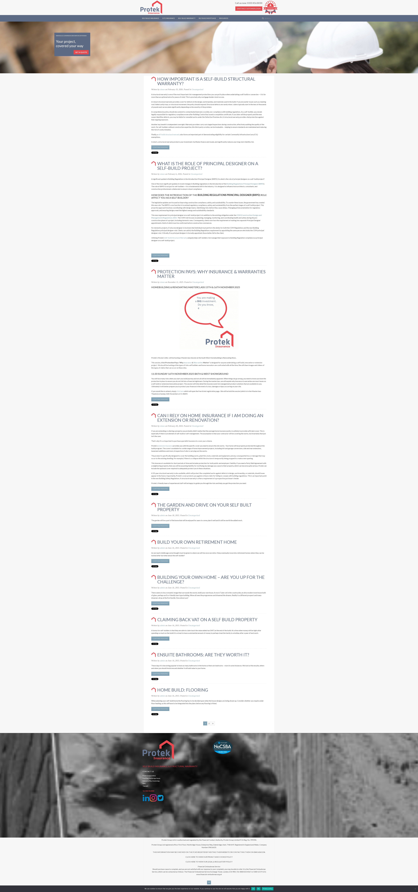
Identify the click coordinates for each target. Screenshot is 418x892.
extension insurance (165, 446)
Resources (223, 18)
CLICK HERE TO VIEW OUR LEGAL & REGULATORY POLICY (209, 862)
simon (162, 89)
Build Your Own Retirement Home (197, 542)
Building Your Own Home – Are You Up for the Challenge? (211, 579)
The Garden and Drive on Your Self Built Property (204, 507)
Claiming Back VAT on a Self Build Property (207, 619)
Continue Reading (160, 147)
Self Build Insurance (150, 18)
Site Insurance (168, 18)
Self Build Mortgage (207, 18)
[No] (415, 889)
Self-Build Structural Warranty (176, 238)
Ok (253, 888)
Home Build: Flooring (182, 690)
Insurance (188, 363)
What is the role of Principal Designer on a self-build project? (207, 166)
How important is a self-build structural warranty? (206, 81)
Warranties (198, 363)
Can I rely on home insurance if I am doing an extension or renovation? (210, 418)
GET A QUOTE (81, 52)
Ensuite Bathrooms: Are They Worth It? (203, 654)
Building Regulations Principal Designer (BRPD (245, 184)
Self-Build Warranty (186, 18)
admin (162, 515)
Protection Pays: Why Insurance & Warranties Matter (211, 274)
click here (180, 391)
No (259, 888)
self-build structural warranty (169, 134)
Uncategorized (197, 89)
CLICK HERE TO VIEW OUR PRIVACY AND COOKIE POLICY (209, 857)
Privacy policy (267, 888)
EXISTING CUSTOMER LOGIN (249, 9)
